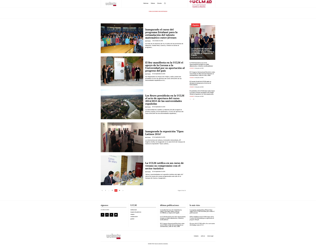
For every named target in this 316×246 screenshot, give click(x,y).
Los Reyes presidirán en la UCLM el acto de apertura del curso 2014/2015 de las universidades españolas (164, 99)
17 (112, 190)
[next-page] (123, 190)
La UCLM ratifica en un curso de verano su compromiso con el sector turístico (164, 165)
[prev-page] (102, 190)
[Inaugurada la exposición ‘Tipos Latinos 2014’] (122, 137)
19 (119, 190)
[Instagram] (107, 215)
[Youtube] (116, 215)
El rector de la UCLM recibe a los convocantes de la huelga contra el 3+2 (202, 224)
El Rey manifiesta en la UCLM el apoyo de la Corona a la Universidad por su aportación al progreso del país (165, 66)
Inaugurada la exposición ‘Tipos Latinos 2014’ (164, 133)
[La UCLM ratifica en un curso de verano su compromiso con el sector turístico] (122, 170)
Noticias (148, 41)
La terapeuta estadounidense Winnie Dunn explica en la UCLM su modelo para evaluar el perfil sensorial (202, 211)
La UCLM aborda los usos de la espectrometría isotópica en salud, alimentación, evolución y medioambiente (201, 64)
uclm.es (192, 68)
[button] (164, 3)
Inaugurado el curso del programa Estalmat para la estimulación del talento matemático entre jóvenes (161, 33)
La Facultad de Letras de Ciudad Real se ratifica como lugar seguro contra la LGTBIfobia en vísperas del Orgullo (202, 51)
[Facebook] (102, 215)
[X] (111, 215)
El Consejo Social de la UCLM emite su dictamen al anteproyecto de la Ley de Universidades (200, 83)
